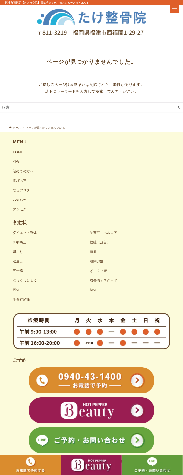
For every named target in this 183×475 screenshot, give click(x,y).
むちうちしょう (25, 280)
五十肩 (18, 271)
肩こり (18, 252)
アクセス (20, 209)
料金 (16, 161)
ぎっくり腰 (98, 271)
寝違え (18, 261)
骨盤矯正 (20, 242)
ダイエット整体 (25, 233)
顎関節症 (97, 261)
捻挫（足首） (100, 242)
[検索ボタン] (178, 107)
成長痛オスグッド (103, 280)
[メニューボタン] (174, 8)
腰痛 (16, 290)
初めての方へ (23, 171)
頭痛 (93, 252)
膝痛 (93, 290)
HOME (18, 152)
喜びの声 (20, 181)
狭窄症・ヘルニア (103, 233)
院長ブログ (21, 190)
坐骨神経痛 (21, 299)
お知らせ (20, 200)
